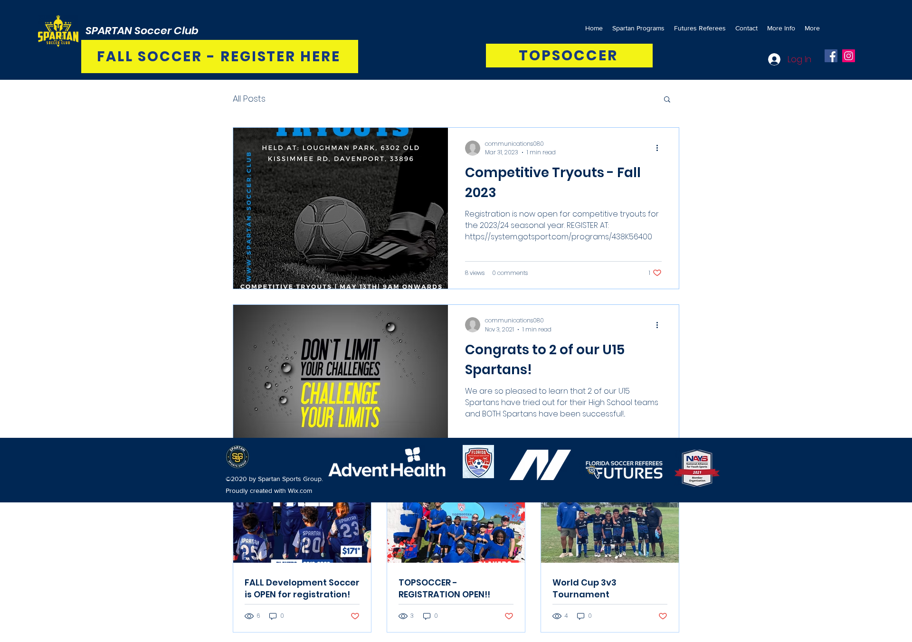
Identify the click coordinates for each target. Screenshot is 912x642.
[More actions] (660, 148)
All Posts (249, 98)
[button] (667, 100)
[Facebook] (831, 55)
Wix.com (300, 490)
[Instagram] (848, 55)
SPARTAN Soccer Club (142, 30)
